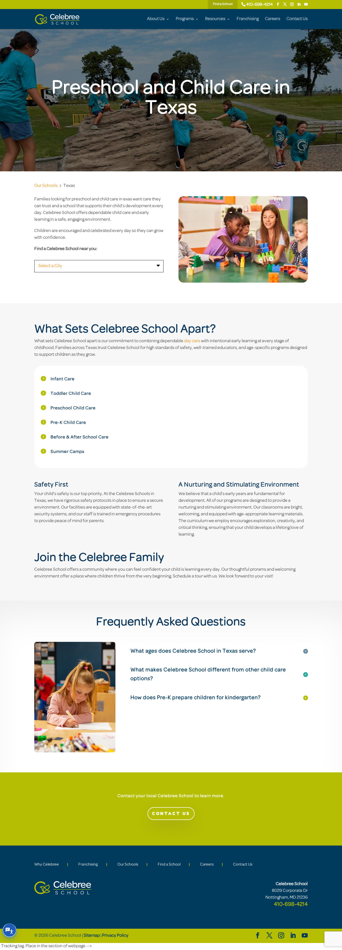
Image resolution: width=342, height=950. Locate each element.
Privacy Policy (115, 936)
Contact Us (297, 19)
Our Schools (46, 186)
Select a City (50, 266)
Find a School (169, 864)
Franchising (248, 19)
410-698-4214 (259, 5)
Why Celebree (46, 864)
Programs (185, 19)
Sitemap (92, 936)
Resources (215, 19)
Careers (272, 19)
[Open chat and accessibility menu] (10, 930)
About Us (155, 19)
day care (192, 341)
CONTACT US (171, 813)
